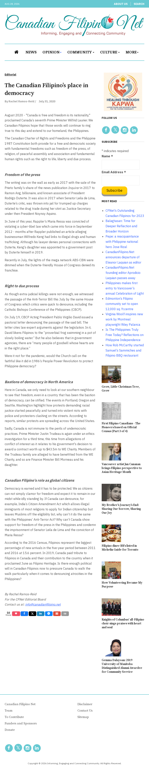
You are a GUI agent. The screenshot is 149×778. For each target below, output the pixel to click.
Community (79, 51)
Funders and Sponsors (21, 723)
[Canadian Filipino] (74, 25)
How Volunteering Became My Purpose (122, 584)
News (31, 51)
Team (8, 711)
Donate (10, 730)
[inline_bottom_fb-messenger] (49, 613)
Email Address (114, 172)
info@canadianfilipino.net (43, 604)
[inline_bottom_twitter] (32, 613)
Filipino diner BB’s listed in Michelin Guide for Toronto (120, 548)
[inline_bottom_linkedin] (40, 613)
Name (107, 156)
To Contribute (14, 717)
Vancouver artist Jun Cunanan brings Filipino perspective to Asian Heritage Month (122, 468)
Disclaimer (84, 704)
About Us (121, 4)
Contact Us (85, 711)
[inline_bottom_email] (65, 613)
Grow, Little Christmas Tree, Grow (121, 388)
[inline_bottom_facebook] (24, 613)
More (131, 51)
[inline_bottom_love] (16, 613)
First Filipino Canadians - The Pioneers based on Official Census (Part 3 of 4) (121, 427)
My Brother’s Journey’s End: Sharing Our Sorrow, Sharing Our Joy (121, 509)
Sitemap (83, 717)
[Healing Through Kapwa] (123, 92)
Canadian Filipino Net (20, 704)
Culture (109, 51)
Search (139, 4)
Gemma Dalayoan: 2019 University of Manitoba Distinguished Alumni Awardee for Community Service (122, 666)
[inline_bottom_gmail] (57, 613)
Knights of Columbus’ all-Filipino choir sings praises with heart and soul (123, 623)
